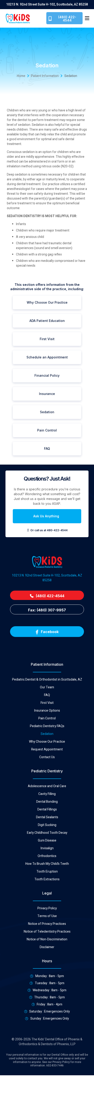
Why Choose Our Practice (47, 741)
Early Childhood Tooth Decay (47, 833)
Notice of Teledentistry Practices (47, 931)
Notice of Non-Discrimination (47, 939)
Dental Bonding (47, 801)
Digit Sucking (47, 825)
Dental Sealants (47, 817)
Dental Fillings (47, 809)
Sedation (47, 734)
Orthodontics (47, 856)
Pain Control (47, 718)
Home (21, 76)
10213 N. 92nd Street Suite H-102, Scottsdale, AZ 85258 (47, 578)
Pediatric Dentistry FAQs (47, 726)
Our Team (47, 687)
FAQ (47, 695)
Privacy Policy (47, 908)
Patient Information (45, 76)
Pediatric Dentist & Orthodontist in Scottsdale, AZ (47, 679)
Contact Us (47, 757)
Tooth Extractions (47, 879)
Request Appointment (47, 749)
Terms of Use (47, 916)
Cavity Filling (47, 794)
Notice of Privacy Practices (47, 924)
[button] (87, 18)
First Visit (47, 703)
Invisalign (47, 848)
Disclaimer (47, 947)
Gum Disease (47, 840)
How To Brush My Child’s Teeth (47, 864)
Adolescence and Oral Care (47, 786)
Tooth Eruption (47, 871)
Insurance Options (47, 710)
